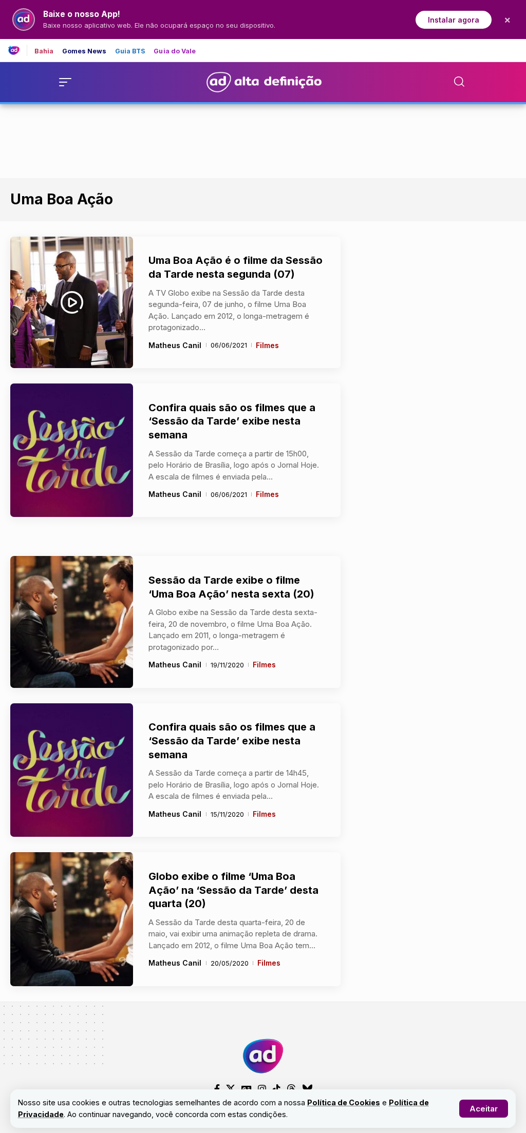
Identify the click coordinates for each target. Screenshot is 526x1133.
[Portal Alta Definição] (263, 1056)
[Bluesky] (307, 1089)
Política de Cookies (343, 1102)
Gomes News (84, 51)
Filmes (267, 345)
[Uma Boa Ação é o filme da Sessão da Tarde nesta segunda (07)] (71, 302)
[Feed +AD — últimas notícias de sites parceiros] (17, 50)
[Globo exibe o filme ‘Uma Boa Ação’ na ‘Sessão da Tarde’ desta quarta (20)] (71, 919)
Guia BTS (130, 51)
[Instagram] (262, 1089)
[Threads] (291, 1089)
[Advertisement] (263, 139)
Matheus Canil (174, 345)
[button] (483, 1109)
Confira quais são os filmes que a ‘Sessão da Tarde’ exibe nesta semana (231, 421)
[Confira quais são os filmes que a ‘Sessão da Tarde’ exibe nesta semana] (71, 450)
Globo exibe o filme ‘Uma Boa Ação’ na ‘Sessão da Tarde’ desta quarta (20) (233, 890)
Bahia (44, 51)
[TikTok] (276, 1089)
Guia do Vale (175, 51)
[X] (230, 1089)
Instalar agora (453, 19)
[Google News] (246, 1089)
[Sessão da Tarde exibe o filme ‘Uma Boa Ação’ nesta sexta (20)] (71, 621)
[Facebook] (217, 1089)
